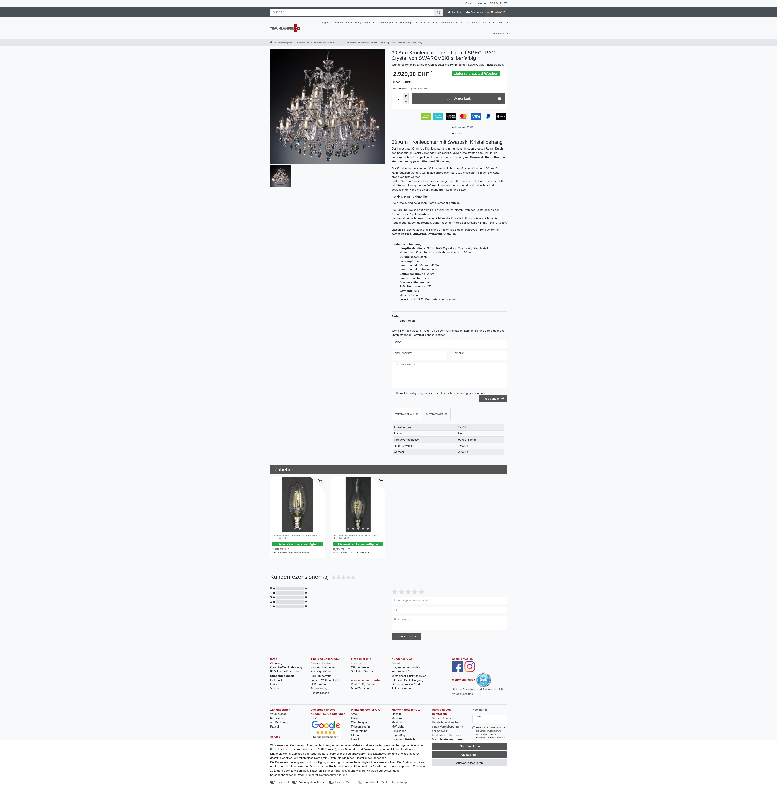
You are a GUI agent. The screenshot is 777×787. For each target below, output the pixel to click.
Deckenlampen (385, 22)
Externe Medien (345, 782)
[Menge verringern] (406, 101)
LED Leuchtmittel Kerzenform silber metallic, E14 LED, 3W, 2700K (296, 536)
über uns (356, 663)
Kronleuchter (342, 22)
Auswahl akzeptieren (469, 762)
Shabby (464, 22)
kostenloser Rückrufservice (409, 675)
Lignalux (397, 713)
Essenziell (283, 782)
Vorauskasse (278, 713)
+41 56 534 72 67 (495, 3)
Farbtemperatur (321, 675)
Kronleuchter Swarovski (325, 42)
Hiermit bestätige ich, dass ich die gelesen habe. (442, 393)
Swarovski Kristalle (403, 739)
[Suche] (438, 12)
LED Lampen (319, 684)
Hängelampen (363, 22)
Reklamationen (401, 688)
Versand (275, 688)
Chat (468, 3)
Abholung (276, 663)
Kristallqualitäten (321, 671)
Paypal (274, 726)
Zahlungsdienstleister (312, 782)
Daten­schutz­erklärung (333, 774)
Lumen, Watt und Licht (325, 680)
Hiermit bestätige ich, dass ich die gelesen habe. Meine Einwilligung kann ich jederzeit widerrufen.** (490, 734)
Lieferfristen (277, 680)
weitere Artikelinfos (406, 413)
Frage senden (491, 398)
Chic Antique (359, 722)
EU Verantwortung (436, 413)
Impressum (342, 770)
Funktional (371, 782)
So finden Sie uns (362, 671)
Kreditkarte (277, 718)
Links (273, 684)
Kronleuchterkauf (321, 663)
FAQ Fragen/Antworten (285, 671)
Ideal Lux (357, 739)
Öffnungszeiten (360, 667)
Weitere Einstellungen (395, 782)
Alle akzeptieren (469, 746)
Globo (355, 735)
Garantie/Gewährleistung (286, 667)
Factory (475, 22)
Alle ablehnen (469, 754)
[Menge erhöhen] (406, 96)
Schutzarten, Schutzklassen (320, 690)
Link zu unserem (406, 684)
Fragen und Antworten (406, 667)
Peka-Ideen (399, 730)
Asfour (355, 713)
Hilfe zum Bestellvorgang (407, 680)
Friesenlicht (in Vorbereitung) (360, 728)
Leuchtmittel (499, 33)
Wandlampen (407, 22)
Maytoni (397, 722)
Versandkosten (420, 88)
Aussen (486, 22)
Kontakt (396, 663)
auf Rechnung (279, 722)
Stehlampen (427, 22)
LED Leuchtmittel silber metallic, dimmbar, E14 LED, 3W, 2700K (355, 536)
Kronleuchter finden (323, 667)
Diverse (501, 22)
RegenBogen (400, 735)
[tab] (406, 414)
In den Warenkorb (457, 99)
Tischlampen (447, 22)
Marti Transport (361, 688)
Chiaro (355, 718)
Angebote (326, 22)
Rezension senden (406, 636)
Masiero (397, 718)
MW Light (398, 726)
